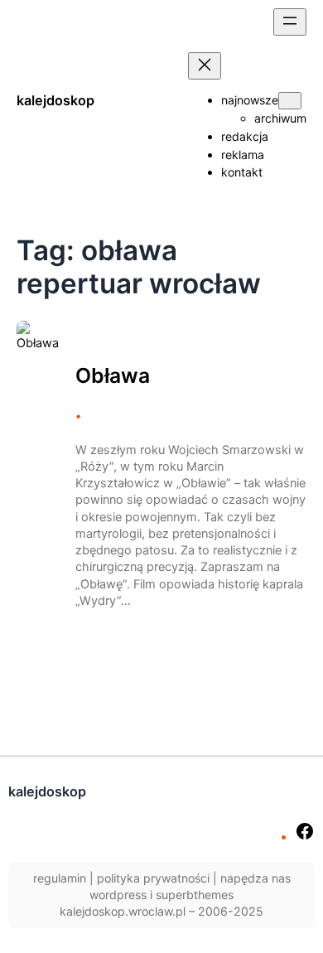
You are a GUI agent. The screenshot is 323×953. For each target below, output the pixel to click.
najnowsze (249, 100)
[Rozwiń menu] (289, 22)
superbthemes (195, 895)
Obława (112, 376)
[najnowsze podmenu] (289, 100)
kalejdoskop (55, 100)
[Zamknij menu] (204, 66)
